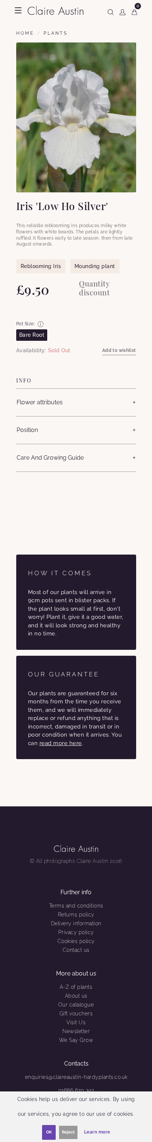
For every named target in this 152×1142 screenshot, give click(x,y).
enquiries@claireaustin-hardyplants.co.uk (76, 1077)
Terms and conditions (76, 906)
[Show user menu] (122, 10)
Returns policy (76, 915)
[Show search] (111, 10)
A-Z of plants (76, 987)
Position (27, 429)
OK (49, 1132)
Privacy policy (76, 932)
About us (76, 996)
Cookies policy (76, 941)
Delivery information (76, 923)
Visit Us (76, 1022)
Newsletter (76, 1031)
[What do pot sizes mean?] (41, 324)
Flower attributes (40, 402)
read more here (60, 743)
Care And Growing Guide (50, 457)
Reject (68, 1132)
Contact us (76, 950)
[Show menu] (18, 10)
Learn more (97, 1132)
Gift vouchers (76, 1013)
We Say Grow (76, 1040)
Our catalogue (76, 1005)
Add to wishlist (119, 350)
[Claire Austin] (55, 9)
